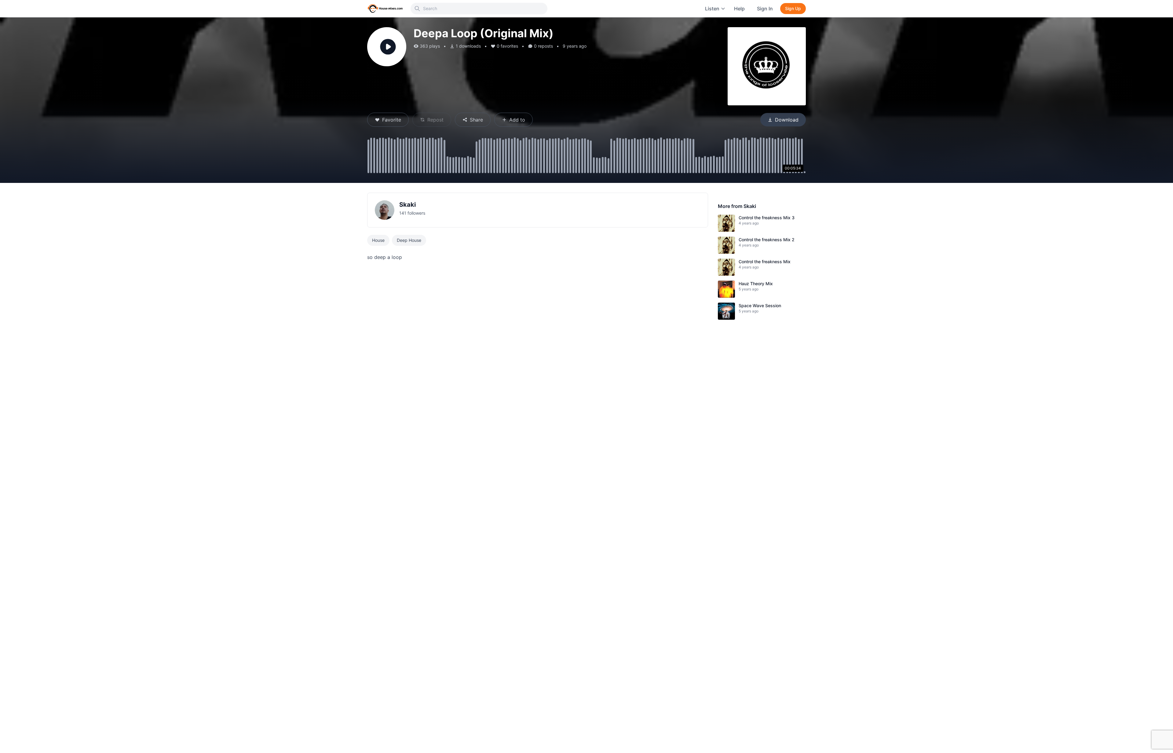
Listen (712, 8)
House (378, 240)
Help (739, 8)
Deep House (409, 240)
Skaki (407, 204)
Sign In (765, 8)
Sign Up (793, 8)
